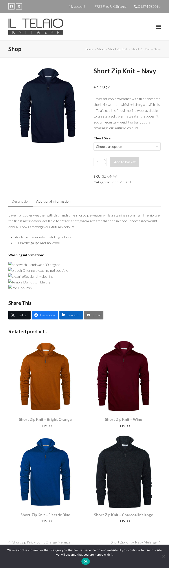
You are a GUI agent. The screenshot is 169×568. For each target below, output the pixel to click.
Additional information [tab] (53, 201)
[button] (158, 27)
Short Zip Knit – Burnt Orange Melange (39, 542)
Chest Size (102, 138)
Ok (86, 561)
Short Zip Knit (121, 182)
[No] (163, 556)
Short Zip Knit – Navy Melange (134, 542)
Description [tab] (20, 201)
